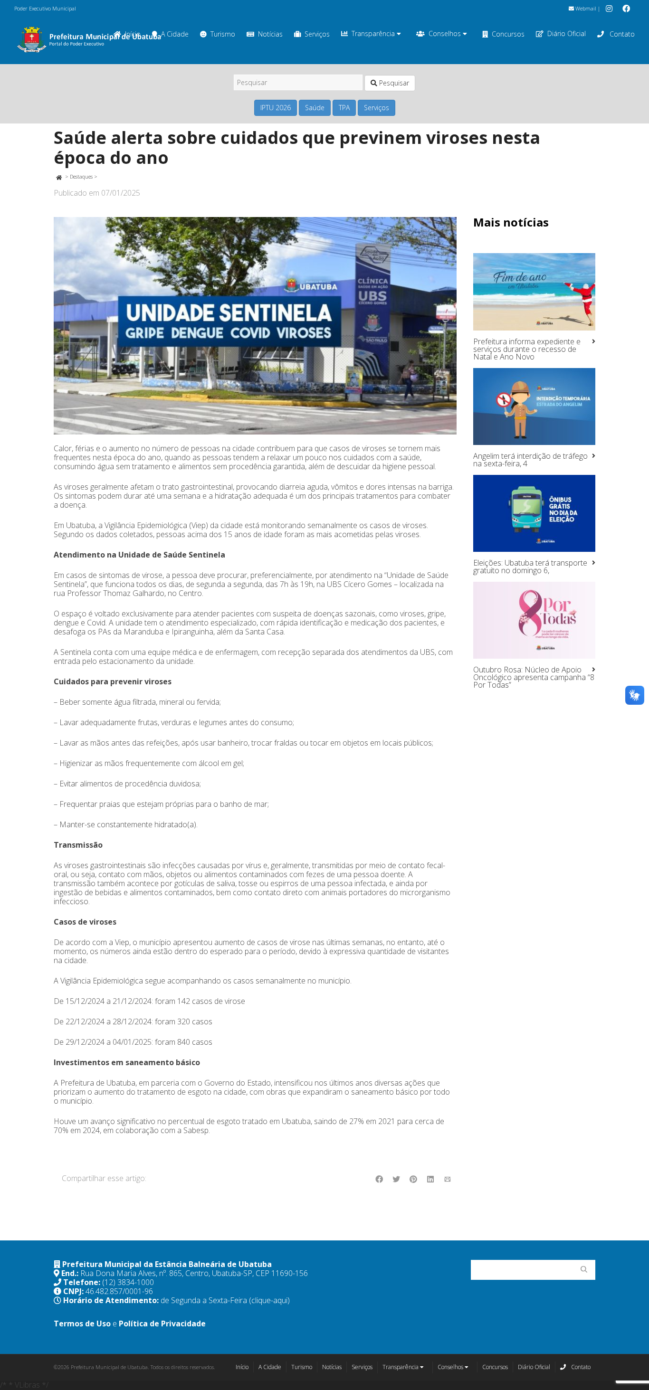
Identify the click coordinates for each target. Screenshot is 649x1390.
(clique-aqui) (269, 1300)
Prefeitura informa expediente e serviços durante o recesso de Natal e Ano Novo (527, 349)
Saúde (314, 107)
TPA (344, 107)
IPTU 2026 (275, 107)
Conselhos (446, 33)
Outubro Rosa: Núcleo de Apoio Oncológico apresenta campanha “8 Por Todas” (533, 677)
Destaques (81, 176)
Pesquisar (393, 82)
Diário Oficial (566, 33)
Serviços (317, 33)
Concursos (508, 33)
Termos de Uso (82, 1323)
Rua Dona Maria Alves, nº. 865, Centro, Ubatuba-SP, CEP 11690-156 (194, 1273)
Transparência (374, 33)
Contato (621, 33)
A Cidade (175, 33)
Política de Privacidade (162, 1323)
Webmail (585, 8)
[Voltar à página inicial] (59, 176)
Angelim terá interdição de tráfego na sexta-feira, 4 (530, 460)
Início (242, 1367)
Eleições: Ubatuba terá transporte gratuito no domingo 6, (530, 567)
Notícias (270, 33)
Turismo (222, 33)
